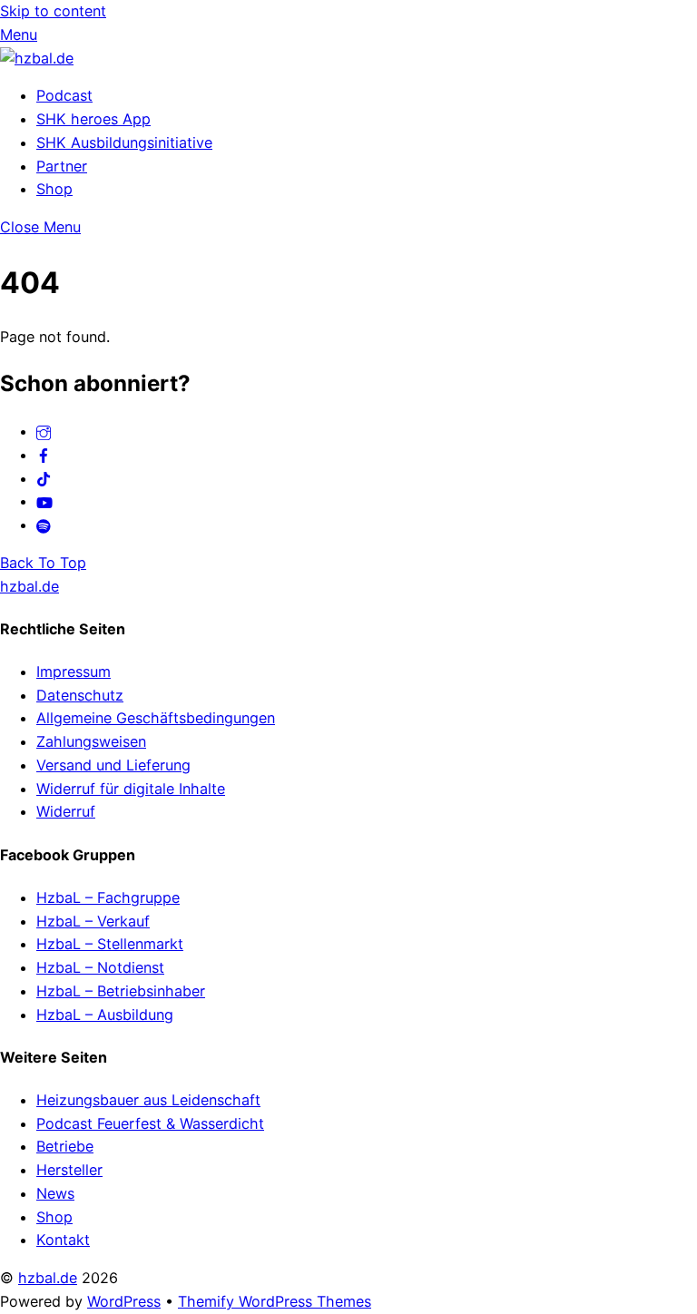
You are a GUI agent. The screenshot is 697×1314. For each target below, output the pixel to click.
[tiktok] (43, 478)
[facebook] (43, 455)
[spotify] (43, 524)
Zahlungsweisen (91, 741)
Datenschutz (79, 695)
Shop (54, 189)
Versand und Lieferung (113, 765)
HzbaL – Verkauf (93, 921)
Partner (61, 166)
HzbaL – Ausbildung (104, 1014)
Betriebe (64, 1146)
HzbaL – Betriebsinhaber (120, 991)
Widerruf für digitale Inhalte (130, 789)
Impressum (73, 671)
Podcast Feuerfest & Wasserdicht (150, 1123)
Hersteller (69, 1170)
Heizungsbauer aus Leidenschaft (148, 1100)
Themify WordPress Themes (274, 1301)
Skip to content (53, 11)
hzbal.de (47, 1278)
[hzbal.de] (37, 58)
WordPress (124, 1301)
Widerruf (65, 811)
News (55, 1193)
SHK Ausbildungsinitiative (124, 142)
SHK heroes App (93, 119)
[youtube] (44, 501)
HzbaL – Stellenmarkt (109, 944)
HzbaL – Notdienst (100, 967)
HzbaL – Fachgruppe (108, 897)
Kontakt (63, 1240)
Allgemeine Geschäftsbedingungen (155, 718)
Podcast (64, 95)
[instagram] (43, 431)
